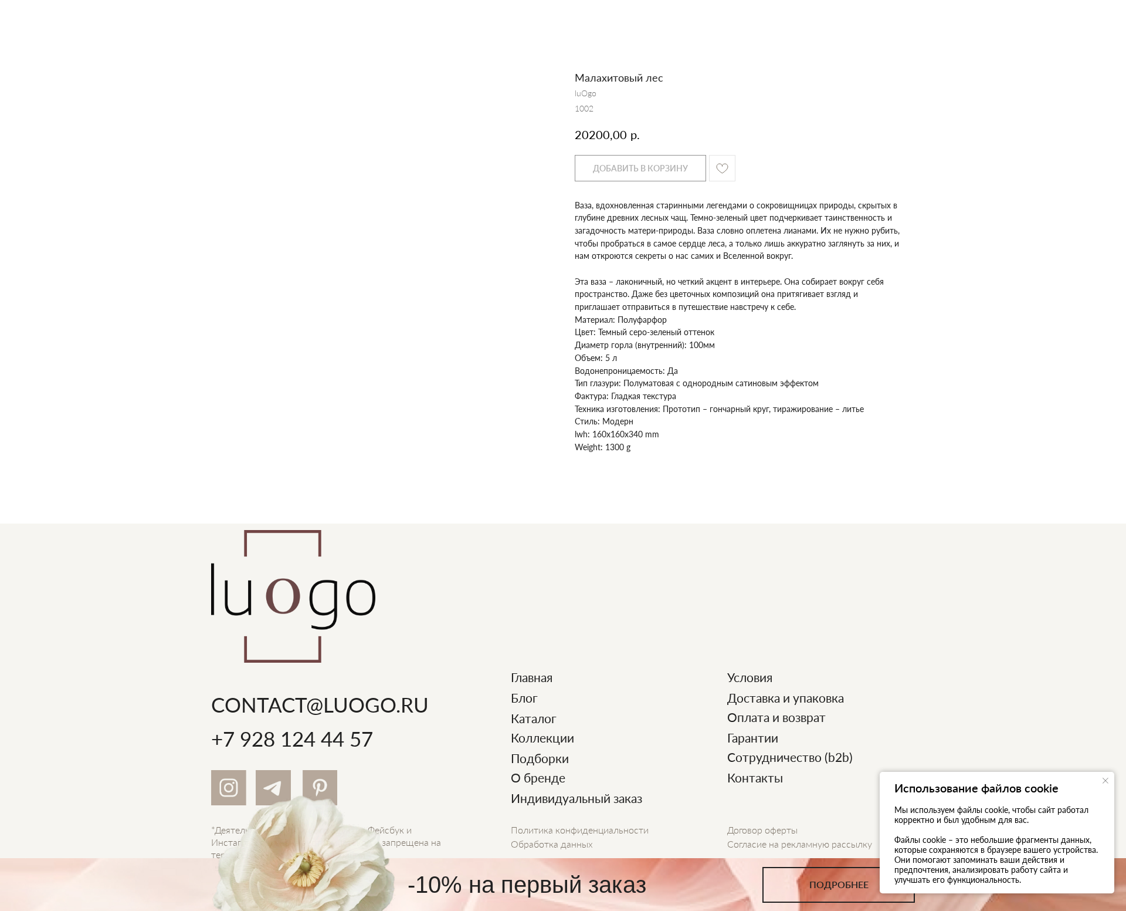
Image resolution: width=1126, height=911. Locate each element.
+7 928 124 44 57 (292, 738)
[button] (838, 885)
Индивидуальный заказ (576, 798)
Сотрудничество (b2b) (790, 757)
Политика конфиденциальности (580, 829)
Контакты (755, 777)
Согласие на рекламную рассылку (799, 843)
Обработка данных (552, 843)
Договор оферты (762, 829)
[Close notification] (1105, 781)
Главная (531, 677)
